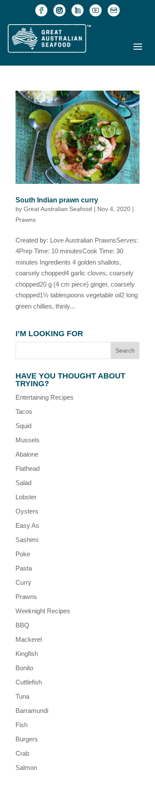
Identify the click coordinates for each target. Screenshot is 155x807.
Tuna (22, 696)
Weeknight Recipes (43, 611)
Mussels (28, 440)
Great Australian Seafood (58, 208)
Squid (23, 425)
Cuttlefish (29, 682)
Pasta (24, 568)
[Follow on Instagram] (59, 10)
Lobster (26, 497)
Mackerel (29, 639)
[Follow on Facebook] (41, 10)
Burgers (27, 739)
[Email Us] (114, 10)
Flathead (28, 468)
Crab (22, 753)
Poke (23, 554)
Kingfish (27, 653)
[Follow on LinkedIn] (77, 10)
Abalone (27, 454)
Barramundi (32, 710)
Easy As (27, 525)
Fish (22, 724)
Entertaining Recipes (45, 397)
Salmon (26, 767)
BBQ (22, 625)
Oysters (27, 511)
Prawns (26, 219)
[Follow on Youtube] (96, 10)
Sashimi (27, 539)
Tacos (24, 411)
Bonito (24, 667)
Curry (23, 582)
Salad (23, 482)
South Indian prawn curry (57, 200)
